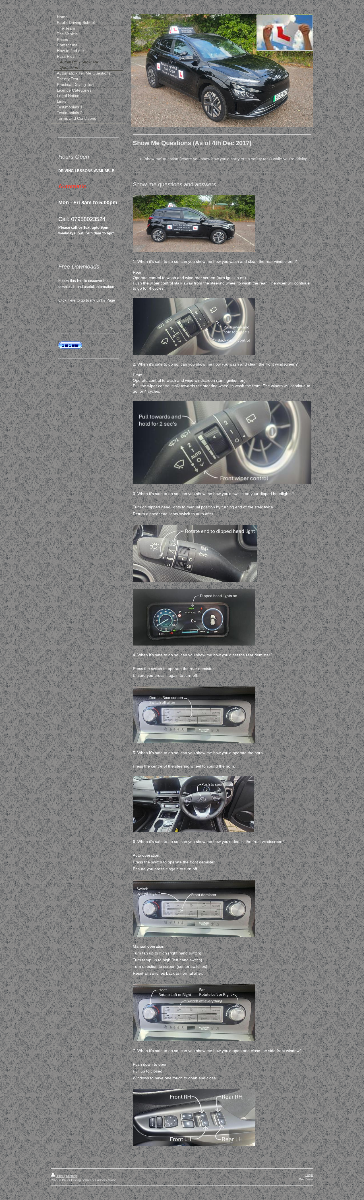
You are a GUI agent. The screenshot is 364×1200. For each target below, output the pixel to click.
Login (309, 1175)
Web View (306, 1179)
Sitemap (71, 1176)
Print (60, 1176)
